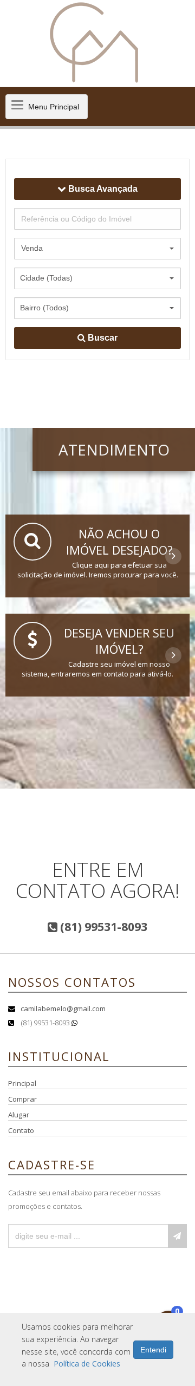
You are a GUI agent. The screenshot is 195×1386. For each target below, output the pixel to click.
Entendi (153, 1349)
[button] (97, 248)
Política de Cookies (87, 1363)
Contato (21, 1130)
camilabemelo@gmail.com (63, 1008)
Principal (22, 1083)
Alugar (18, 1115)
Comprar (22, 1099)
